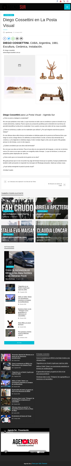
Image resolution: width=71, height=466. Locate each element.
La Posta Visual (9, 15)
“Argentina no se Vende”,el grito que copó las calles (23, 288)
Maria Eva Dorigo (10, 279)
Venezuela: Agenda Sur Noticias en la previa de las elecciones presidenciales (23, 356)
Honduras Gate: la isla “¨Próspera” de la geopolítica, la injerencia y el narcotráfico (24, 312)
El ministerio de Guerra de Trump (21, 416)
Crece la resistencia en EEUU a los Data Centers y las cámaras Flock (19, 273)
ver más (19, 342)
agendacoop (9, 32)
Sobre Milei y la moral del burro (24, 323)
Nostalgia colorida (43, 237)
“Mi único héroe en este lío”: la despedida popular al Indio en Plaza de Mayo (22, 408)
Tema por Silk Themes (39, 463)
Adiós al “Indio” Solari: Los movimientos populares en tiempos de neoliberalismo (25, 299)
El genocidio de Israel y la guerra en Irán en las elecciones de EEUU (22, 390)
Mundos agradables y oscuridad (49, 214)
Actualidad (10, 266)
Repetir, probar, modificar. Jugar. (15, 237)
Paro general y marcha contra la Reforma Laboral (24, 333)
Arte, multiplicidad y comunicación (15, 214)
